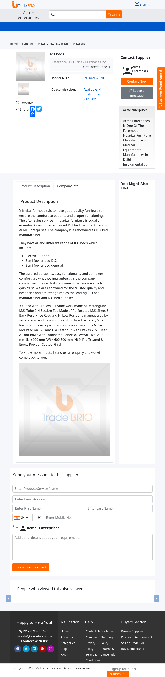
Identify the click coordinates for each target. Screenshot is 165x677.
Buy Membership (132, 649)
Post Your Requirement (136, 637)
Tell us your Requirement (160, 89)
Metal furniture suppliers (53, 43)
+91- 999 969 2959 (35, 631)
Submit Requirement (30, 567)
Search (114, 14)
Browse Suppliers (133, 631)
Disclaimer (108, 631)
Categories (68, 643)
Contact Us (93, 631)
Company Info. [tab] (68, 186)
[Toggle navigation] (17, 26)
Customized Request (93, 96)
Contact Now (137, 81)
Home (14, 43)
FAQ (63, 654)
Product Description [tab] (34, 186)
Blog (64, 649)
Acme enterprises (135, 110)
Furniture (27, 43)
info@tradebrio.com (36, 636)
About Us (67, 637)
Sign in (144, 4)
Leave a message (137, 93)
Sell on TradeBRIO (133, 643)
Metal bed (79, 43)
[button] (8, 598)
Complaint (93, 637)
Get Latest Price (95, 67)
